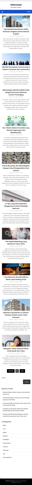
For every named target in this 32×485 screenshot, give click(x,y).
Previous (10, 371)
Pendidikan (6, 439)
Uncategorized (7, 457)
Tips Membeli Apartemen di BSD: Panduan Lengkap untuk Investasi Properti (16, 31)
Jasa (4, 429)
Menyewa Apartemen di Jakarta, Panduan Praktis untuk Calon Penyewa (16, 315)
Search (4, 378)
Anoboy (4, 462)
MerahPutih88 (5, 464)
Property (5, 446)
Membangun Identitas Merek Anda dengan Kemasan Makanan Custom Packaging (16, 92)
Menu (28, 12)
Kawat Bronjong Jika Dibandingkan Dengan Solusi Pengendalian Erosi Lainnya (16, 168)
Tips (4, 454)
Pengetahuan (7, 443)
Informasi (16, 4)
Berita (4, 425)
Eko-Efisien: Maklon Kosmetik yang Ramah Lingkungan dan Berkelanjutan (16, 130)
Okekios (4, 474)
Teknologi (5, 450)
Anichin (4, 470)
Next (22, 371)
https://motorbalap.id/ (8, 472)
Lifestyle (5, 436)
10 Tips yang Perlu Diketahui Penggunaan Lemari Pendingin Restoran (16, 206)
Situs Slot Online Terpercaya (10, 466)
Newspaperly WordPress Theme (18, 481)
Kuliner (5, 432)
